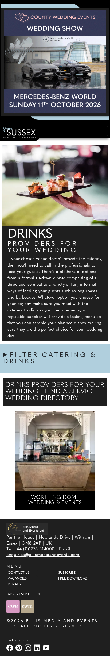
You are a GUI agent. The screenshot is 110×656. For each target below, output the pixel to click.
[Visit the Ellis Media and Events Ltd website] (27, 529)
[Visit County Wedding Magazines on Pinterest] (19, 648)
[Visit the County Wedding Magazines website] (27, 606)
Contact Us (19, 572)
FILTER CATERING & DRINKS (49, 358)
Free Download (72, 578)
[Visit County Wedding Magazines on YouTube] (47, 648)
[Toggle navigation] (100, 131)
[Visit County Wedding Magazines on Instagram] (29, 648)
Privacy (14, 584)
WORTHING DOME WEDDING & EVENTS (55, 500)
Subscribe (67, 572)
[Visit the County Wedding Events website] (13, 606)
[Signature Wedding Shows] (55, 62)
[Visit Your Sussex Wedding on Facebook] (10, 648)
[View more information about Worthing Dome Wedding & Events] (55, 451)
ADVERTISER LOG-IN (24, 594)
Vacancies (17, 578)
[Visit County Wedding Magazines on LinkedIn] (38, 648)
